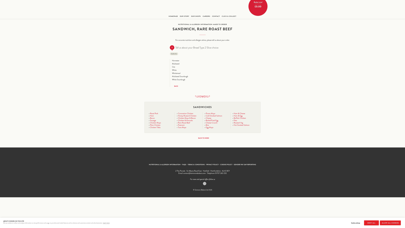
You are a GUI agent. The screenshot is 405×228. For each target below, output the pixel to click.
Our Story (184, 16)
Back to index (203, 138)
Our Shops (196, 16)
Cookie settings (355, 223)
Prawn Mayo (210, 113)
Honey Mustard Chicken (187, 115)
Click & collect (229, 16)
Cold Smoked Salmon (214, 115)
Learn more (106, 223)
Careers (206, 16)
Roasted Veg (238, 122)
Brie (207, 125)
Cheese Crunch (211, 122)
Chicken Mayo (155, 122)
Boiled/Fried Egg (212, 120)
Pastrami (181, 125)
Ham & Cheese (239, 113)
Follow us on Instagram (204, 183)
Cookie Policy (226, 165)
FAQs (184, 165)
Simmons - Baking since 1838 (202, 7)
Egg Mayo (209, 127)
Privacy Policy (212, 165)
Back (176, 86)
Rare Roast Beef (184, 122)
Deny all (371, 223)
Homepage (173, 16)
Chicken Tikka (155, 127)
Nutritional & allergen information (195, 24)
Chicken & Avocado (185, 120)
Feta (235, 120)
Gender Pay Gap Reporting (245, 165)
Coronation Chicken (185, 113)
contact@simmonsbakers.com (194, 173)
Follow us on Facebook (200, 183)
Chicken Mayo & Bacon (187, 118)
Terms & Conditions (196, 165)
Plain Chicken (155, 125)
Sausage (153, 120)
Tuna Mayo (182, 127)
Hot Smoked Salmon (241, 125)
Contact (216, 16)
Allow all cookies (390, 223)
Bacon (152, 118)
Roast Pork (154, 113)
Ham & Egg (238, 115)
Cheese (208, 118)
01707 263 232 (221, 173)
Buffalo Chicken (240, 118)
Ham (152, 115)
